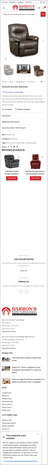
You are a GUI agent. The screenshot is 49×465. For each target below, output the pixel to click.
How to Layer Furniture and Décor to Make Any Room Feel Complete (28, 380)
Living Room (20, 82)
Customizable (30, 143)
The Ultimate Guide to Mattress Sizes (26, 359)
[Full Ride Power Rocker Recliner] (12, 161)
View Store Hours (8, 331)
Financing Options (9, 423)
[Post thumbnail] (6, 360)
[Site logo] (24, 8)
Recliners (31, 82)
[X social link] (11, 146)
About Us (5, 429)
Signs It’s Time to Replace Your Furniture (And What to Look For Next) (26, 370)
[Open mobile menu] (4, 8)
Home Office (7, 404)
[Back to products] (41, 81)
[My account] (39, 8)
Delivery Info (7, 420)
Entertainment (7, 401)
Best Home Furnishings (15, 143)
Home (4, 82)
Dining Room (7, 398)
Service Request (8, 426)
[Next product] (44, 81)
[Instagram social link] (44, 2)
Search (43, 14)
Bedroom (5, 395)
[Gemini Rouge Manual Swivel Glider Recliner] (35, 161)
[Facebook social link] (41, 2)
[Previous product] (38, 81)
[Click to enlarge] (6, 58)
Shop (11, 82)
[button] (4, 41)
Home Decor (7, 407)
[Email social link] (14, 146)
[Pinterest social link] (17, 146)
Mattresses (6, 410)
